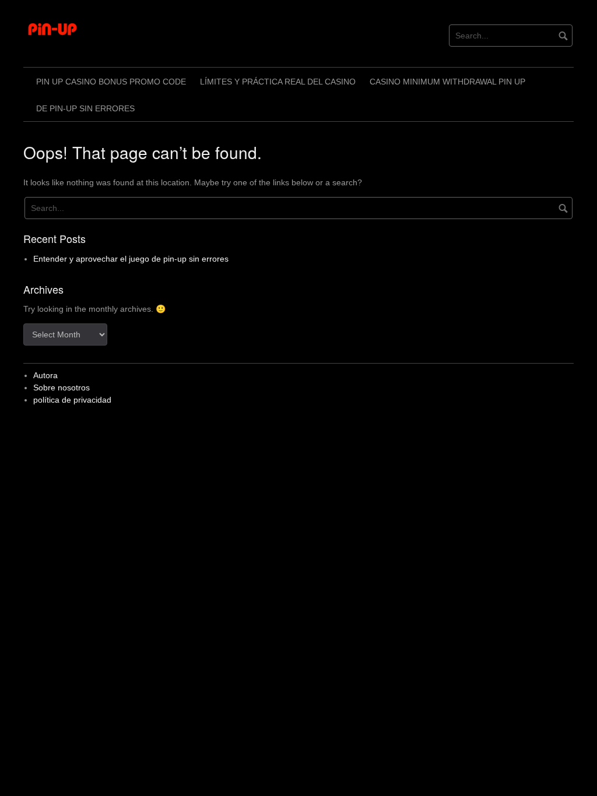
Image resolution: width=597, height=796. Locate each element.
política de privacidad (72, 399)
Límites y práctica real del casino (278, 81)
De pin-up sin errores (85, 108)
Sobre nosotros (61, 387)
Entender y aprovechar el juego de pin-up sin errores (131, 258)
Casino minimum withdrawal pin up (447, 81)
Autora (45, 375)
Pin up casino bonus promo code (111, 81)
